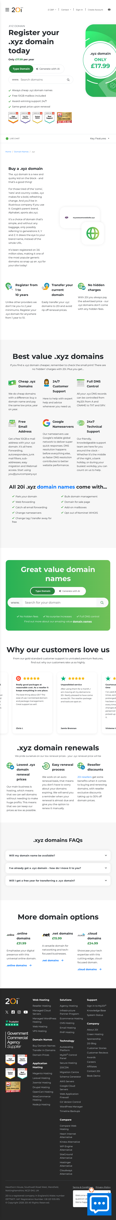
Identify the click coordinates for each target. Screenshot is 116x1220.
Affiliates (92, 1066)
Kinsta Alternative (70, 1141)
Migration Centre (69, 1072)
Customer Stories (96, 1048)
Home (8, 152)
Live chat (14, 138)
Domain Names (21, 152)
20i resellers (84, 777)
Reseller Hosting (42, 1005)
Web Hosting (40, 1026)
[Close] (109, 1192)
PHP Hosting (67, 1032)
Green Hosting (95, 1034)
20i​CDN (64, 1067)
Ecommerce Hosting (71, 1018)
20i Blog (91, 1043)
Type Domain (21, 68)
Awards (91, 1057)
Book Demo (93, 1075)
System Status (95, 1015)
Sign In (79, 9)
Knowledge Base (96, 1010)
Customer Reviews (97, 1052)
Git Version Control (70, 1101)
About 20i (92, 1029)
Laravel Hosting (41, 1078)
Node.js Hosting (41, 1104)
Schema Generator (70, 1076)
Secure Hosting (68, 1062)
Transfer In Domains (44, 1050)
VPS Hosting (40, 1031)
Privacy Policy (103, 1187)
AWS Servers (67, 1081)
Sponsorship (94, 1038)
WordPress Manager (71, 1106)
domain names (56, 487)
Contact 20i (93, 1071)
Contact (65, 9)
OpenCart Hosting (43, 1091)
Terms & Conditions (83, 1187)
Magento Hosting (42, 1073)
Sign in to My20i (96, 1005)
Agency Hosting (69, 1005)
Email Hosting (68, 1027)
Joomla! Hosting (42, 1082)
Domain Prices (41, 1054)
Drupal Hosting (41, 1087)
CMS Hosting (67, 1023)
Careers (91, 1061)
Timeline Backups (70, 1111)
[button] (58, 855)
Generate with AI (49, 68)
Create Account (95, 9)
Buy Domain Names (44, 1045)
